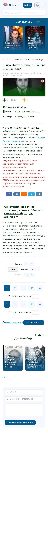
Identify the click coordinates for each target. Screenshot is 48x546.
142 (32, 288)
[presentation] (38, 21)
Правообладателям (14, 322)
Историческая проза (31, 112)
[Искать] (42, 12)
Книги (17, 112)
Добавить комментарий (20, 422)
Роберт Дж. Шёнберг (16, 107)
